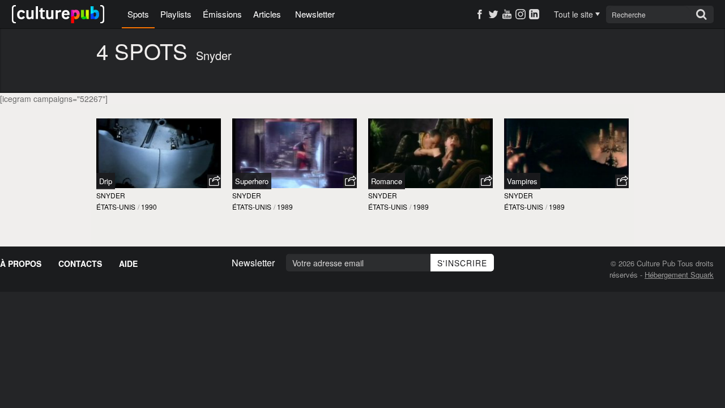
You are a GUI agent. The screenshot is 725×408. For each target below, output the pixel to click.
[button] (214, 181)
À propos (20, 263)
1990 (149, 206)
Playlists (175, 14)
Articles (267, 14)
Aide (128, 263)
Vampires (522, 181)
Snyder (110, 195)
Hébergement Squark (679, 274)
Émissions (222, 14)
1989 (285, 206)
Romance (386, 181)
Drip (105, 181)
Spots (138, 14)
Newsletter (315, 14)
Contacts (80, 263)
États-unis (115, 206)
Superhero (251, 181)
